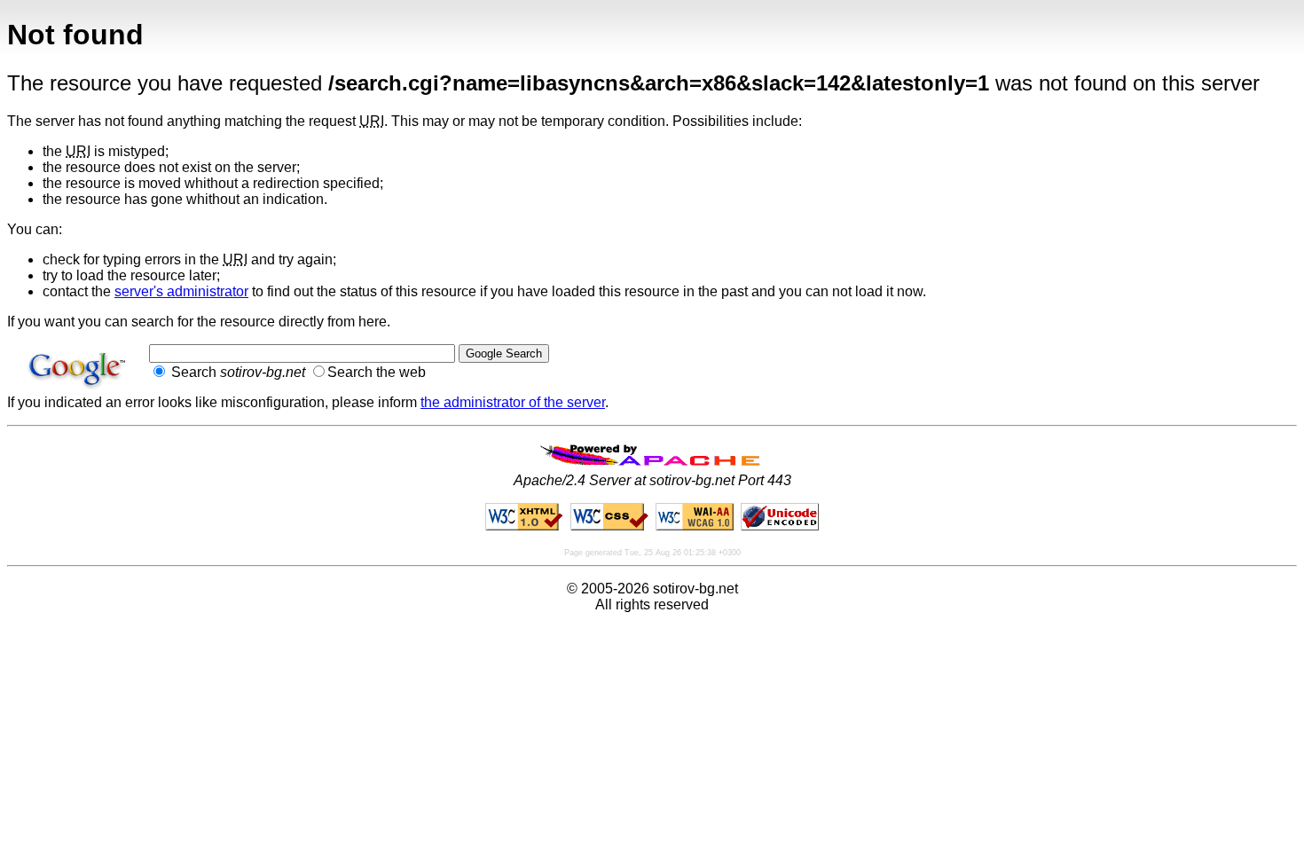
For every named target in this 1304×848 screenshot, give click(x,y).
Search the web (376, 372)
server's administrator (181, 291)
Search (236, 372)
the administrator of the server (512, 402)
